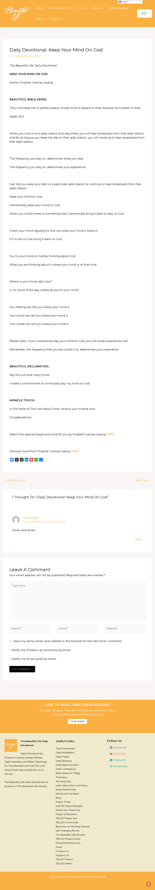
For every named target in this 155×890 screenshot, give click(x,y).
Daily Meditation (65, 752)
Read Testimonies (66, 789)
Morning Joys (63, 781)
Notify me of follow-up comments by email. (41, 650)
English (124, 2)
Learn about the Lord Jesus (71, 785)
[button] (144, 13)
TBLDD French (64, 859)
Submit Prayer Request (69, 806)
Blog (58, 797)
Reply (139, 539)
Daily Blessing (63, 760)
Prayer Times (63, 801)
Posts (59, 847)
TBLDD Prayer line (66, 818)
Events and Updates (67, 793)
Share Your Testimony (68, 810)
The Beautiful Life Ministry (70, 834)
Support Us (62, 855)
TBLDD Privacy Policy (68, 838)
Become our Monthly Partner (73, 826)
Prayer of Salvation (66, 814)
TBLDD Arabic (64, 863)
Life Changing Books (67, 830)
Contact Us (62, 851)
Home (39, 8)
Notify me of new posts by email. (34, 659)
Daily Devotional (119, 8)
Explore (55, 18)
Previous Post (14, 480)
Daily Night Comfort (67, 764)
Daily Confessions (66, 769)
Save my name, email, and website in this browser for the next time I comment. (68, 641)
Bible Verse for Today (68, 773)
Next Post (143, 480)
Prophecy (61, 777)
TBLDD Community (67, 822)
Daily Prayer (62, 756)
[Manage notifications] (148, 884)
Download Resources (68, 842)
